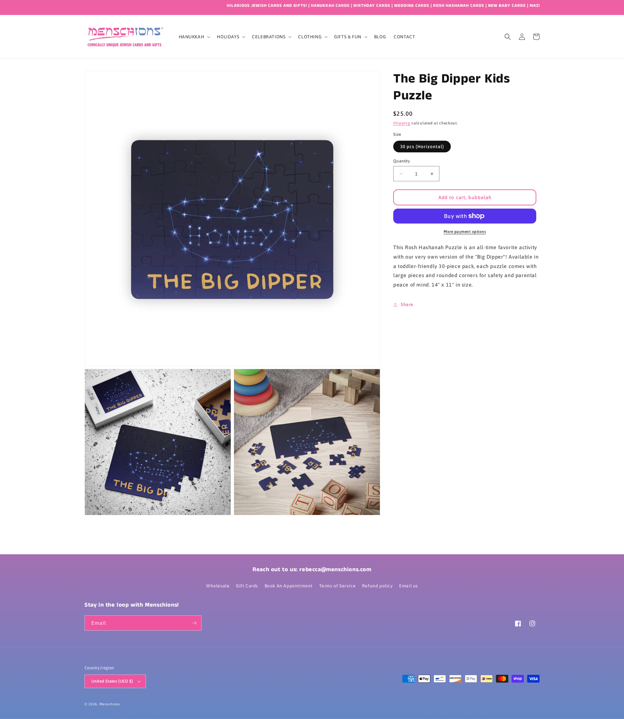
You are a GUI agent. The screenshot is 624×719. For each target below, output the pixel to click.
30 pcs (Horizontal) (422, 146)
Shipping (401, 123)
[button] (194, 37)
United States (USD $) (112, 681)
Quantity (401, 161)
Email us (408, 585)
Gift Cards (247, 585)
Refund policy (377, 585)
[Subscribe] (194, 623)
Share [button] (407, 304)
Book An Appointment (289, 585)
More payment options (465, 231)
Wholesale (217, 585)
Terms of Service (337, 585)
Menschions (109, 704)
